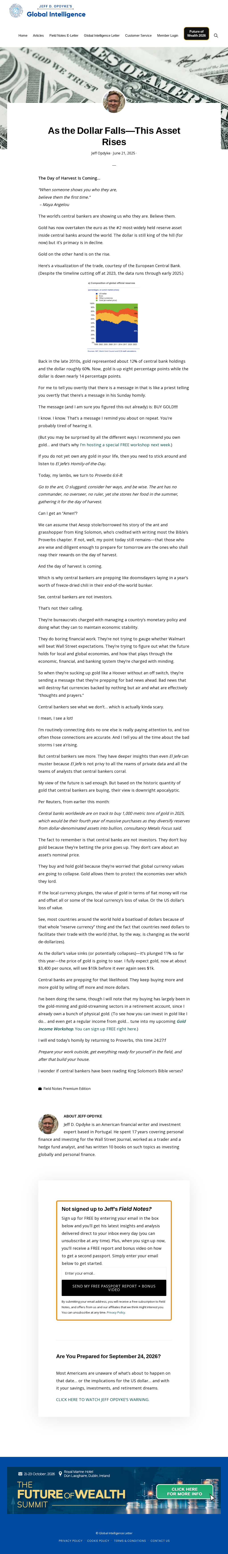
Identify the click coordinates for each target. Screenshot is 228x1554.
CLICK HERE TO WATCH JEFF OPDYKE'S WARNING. (102, 1399)
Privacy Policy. (116, 1312)
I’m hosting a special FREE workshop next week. (125, 444)
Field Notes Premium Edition (67, 1088)
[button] (216, 35)
